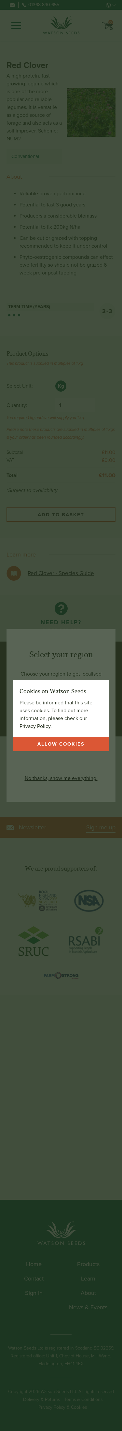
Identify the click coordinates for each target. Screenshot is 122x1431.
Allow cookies (61, 744)
